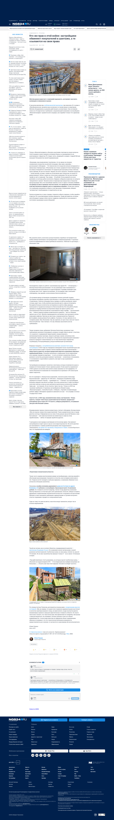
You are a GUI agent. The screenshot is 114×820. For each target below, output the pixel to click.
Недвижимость (13, 20)
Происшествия (73, 734)
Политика (72, 732)
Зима (52, 727)
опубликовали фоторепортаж (53, 105)
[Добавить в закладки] (74, 49)
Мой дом (53, 737)
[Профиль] (104, 24)
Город (32, 734)
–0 (78, 673)
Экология (89, 734)
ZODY (71, 20)
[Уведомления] (100, 24)
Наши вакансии (13, 737)
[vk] (36, 755)
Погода (29, 20)
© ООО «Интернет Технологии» (16, 814)
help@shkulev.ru (19, 805)
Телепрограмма (43, 20)
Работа (71, 737)
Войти (35, 699)
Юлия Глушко (38, 638)
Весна (33, 732)
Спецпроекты (90, 739)
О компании (12, 732)
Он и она (71, 727)
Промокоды (76, 20)
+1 (74, 673)
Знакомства (22, 20)
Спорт (88, 727)
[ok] (40, 755)
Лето (52, 734)
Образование (55, 744)
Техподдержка (13, 739)
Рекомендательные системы (64, 808)
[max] (44, 755)
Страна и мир (90, 732)
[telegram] (32, 755)
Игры (82, 20)
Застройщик (34, 644)
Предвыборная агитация (15, 742)
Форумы (35, 20)
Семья (71, 744)
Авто (32, 727)
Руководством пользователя (64, 798)
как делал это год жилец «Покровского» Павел (52, 427)
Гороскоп (57, 20)
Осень (71, 729)
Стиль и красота (91, 729)
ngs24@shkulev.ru (26, 803)
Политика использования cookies (65, 806)
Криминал (54, 729)
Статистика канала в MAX (16, 744)
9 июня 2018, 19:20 (33, 45)
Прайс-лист (12, 729)
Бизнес (33, 729)
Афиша (51, 20)
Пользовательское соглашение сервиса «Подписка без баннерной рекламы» (75, 810)
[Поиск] (97, 24)
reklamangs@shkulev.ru (63, 793)
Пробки (57, 24)
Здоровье (34, 744)
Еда (32, 739)
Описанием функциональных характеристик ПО (68, 799)
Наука (53, 739)
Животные (34, 742)
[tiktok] (48, 755)
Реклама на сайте (14, 727)
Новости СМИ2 (34, 709)
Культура (53, 732)
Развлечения (72, 739)
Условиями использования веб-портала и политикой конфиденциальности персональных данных (80, 800)
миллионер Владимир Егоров (38, 550)
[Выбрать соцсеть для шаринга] (78, 49)
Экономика (90, 737)
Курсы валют (64, 20)
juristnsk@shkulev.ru (44, 804)
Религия (71, 742)
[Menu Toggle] (10, 24)
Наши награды (13, 734)
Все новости (17, 34)
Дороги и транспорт (36, 737)
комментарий (38, 49)
